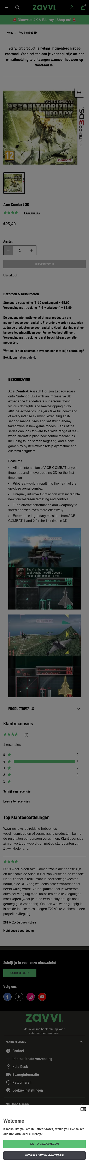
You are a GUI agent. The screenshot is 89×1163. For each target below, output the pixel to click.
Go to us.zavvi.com (44, 1143)
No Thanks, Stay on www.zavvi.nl (44, 1155)
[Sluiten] (83, 1109)
